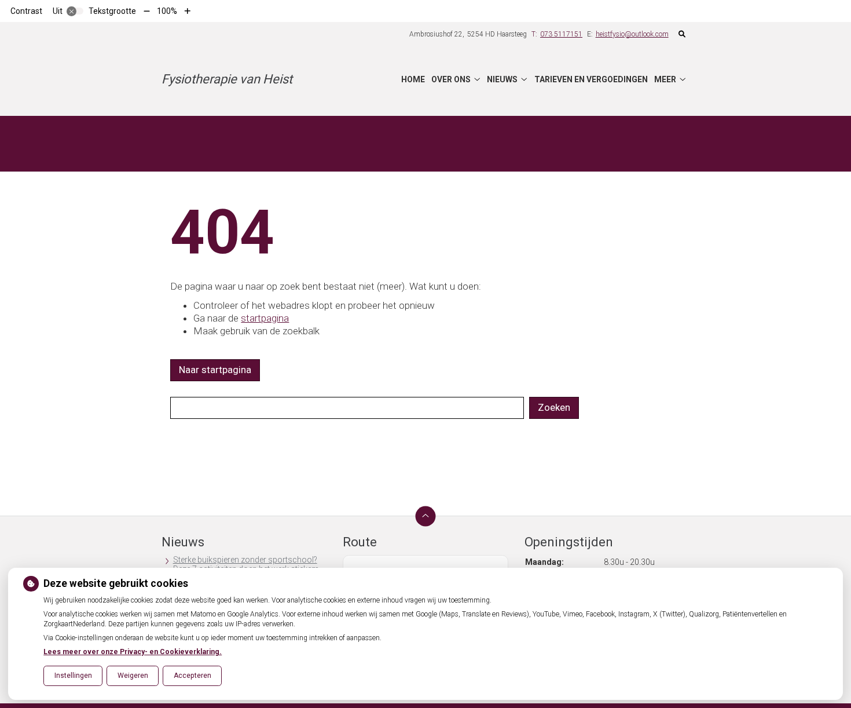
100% (167, 11)
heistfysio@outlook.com (632, 34)
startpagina (265, 318)
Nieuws (502, 79)
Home (413, 79)
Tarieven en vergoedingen (591, 79)
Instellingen (73, 675)
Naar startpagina (215, 369)
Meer (665, 79)
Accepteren (192, 675)
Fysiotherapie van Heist (227, 79)
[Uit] (75, 11)
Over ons (451, 79)
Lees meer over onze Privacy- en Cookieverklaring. (132, 652)
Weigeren (133, 675)
